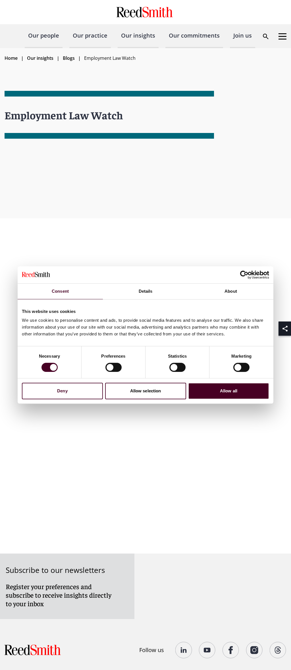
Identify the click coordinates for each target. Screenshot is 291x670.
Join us (242, 35)
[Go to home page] (145, 12)
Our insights (138, 35)
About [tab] (231, 291)
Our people (43, 35)
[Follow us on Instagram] (254, 650)
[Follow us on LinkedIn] (183, 650)
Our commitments (194, 35)
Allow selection (145, 390)
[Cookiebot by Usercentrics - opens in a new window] (244, 275)
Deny (62, 390)
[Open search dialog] (265, 36)
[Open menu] (282, 36)
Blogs (69, 58)
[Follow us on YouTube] (207, 650)
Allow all (228, 390)
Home (11, 58)
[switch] (113, 367)
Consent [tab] (60, 291)
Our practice (90, 35)
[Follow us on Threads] (278, 650)
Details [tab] (146, 291)
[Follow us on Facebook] (231, 650)
